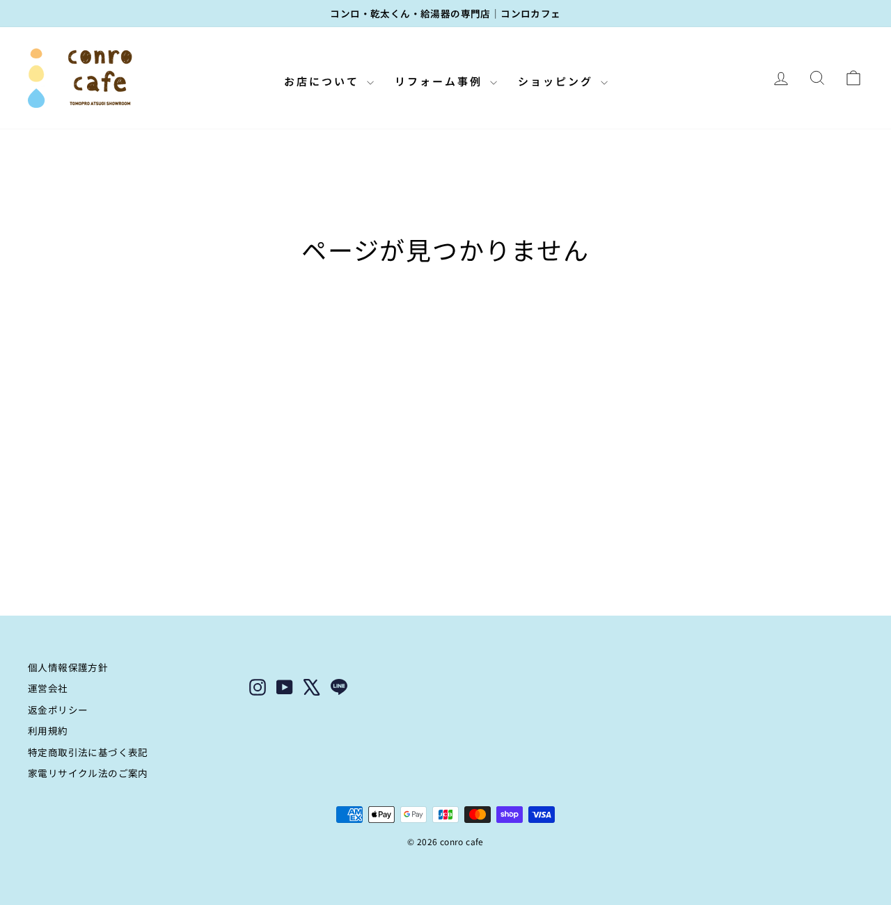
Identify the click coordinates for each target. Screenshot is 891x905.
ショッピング (557, 81)
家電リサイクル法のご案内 (88, 773)
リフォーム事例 (441, 81)
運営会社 (48, 688)
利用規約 (48, 730)
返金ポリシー (58, 709)
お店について (323, 81)
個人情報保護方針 (68, 667)
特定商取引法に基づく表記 (88, 752)
